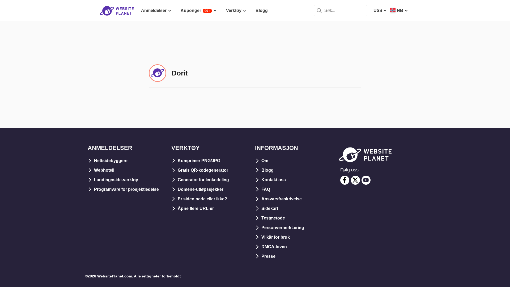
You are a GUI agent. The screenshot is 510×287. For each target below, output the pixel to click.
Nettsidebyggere (111, 160)
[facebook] (344, 180)
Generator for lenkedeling (203, 180)
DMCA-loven (274, 246)
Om (264, 160)
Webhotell (104, 170)
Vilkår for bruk (275, 237)
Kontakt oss (273, 180)
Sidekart (269, 208)
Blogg (267, 170)
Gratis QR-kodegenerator (203, 170)
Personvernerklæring (282, 227)
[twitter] (355, 180)
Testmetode (273, 218)
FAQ (265, 189)
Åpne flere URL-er (196, 208)
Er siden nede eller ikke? (202, 199)
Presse (268, 256)
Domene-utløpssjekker (200, 189)
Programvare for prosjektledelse (126, 189)
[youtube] (366, 180)
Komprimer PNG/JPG (199, 160)
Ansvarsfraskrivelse (281, 199)
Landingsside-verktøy (116, 180)
